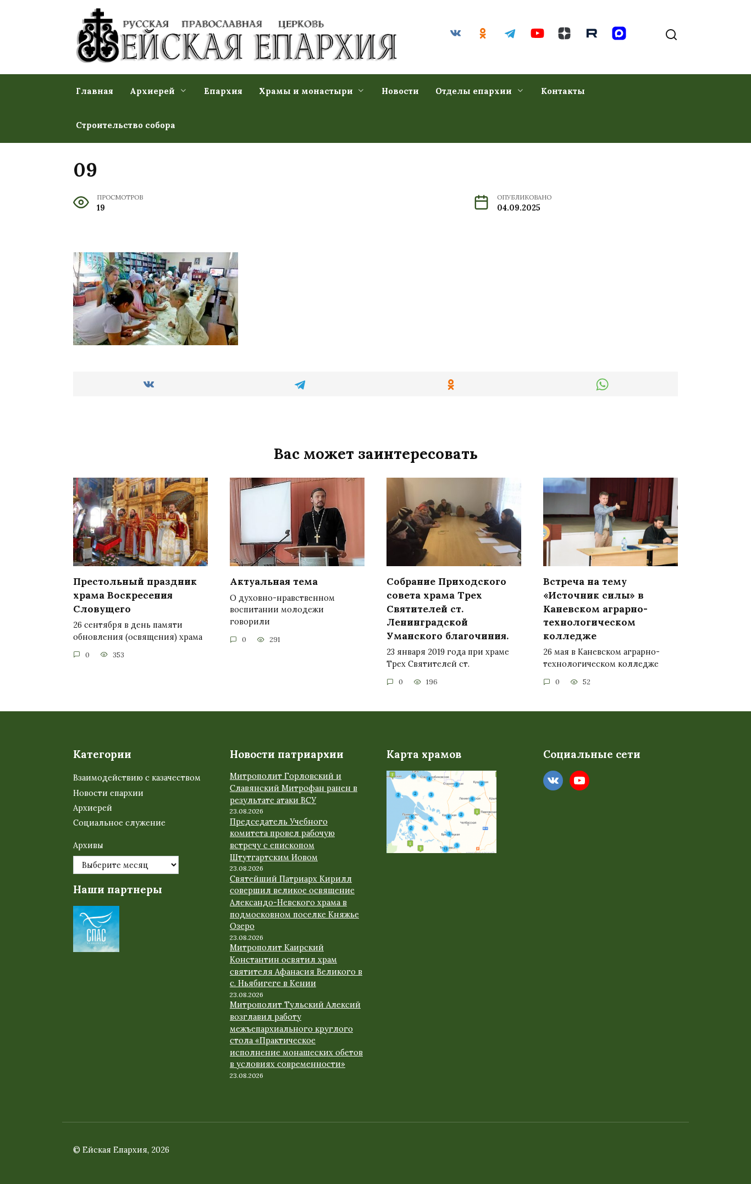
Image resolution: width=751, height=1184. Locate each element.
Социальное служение (119, 823)
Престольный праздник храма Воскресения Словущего (135, 595)
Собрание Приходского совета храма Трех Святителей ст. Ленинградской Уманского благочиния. (447, 608)
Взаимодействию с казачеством (137, 778)
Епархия (223, 91)
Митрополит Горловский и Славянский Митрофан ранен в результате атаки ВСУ (293, 788)
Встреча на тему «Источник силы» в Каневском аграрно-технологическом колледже (595, 608)
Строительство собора (125, 125)
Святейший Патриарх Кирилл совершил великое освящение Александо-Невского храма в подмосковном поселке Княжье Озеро (294, 902)
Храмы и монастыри (306, 91)
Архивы (88, 845)
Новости (400, 91)
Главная (94, 91)
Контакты (563, 91)
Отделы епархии (473, 91)
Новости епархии (108, 793)
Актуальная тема (274, 581)
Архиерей (152, 91)
